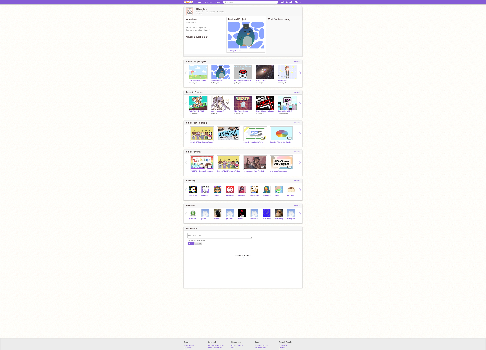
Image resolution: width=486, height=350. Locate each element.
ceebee (216, 195)
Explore (208, 2)
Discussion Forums (215, 347)
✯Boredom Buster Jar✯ (242, 80)
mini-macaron (291, 195)
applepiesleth (284, 113)
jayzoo (203, 219)
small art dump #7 (217, 111)
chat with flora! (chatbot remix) (198, 80)
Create (198, 2)
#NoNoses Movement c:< (279, 171)
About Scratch (189, 345)
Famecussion (283, 80)
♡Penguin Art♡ (234, 50)
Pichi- (215, 113)
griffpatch (204, 195)
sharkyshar (254, 195)
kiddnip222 (254, 219)
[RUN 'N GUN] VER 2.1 (197, 111)
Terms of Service (261, 345)
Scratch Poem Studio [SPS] (253, 142)
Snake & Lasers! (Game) (265, 111)
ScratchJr (282, 347)
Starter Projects (237, 345)
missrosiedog (218, 219)
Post (190, 243)
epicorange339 (267, 195)
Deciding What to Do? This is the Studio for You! (281, 142)
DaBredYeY (194, 113)
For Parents (188, 347)
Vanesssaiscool (242, 219)
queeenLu (229, 219)
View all (297, 61)
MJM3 (277, 195)
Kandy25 (241, 195)
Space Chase (261, 80)
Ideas (217, 2)
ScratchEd (283, 345)
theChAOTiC (239, 113)
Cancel (198, 243)
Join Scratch (286, 2)
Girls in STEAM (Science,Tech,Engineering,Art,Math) (201, 142)
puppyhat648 (193, 219)
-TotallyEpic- (261, 113)
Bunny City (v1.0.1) (285, 111)
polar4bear (267, 219)
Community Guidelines (216, 345)
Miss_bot (194, 83)
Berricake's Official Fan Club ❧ (255, 171)
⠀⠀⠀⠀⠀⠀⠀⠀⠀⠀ (222, 142)
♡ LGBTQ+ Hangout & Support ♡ (201, 171)
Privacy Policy (260, 347)
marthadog (279, 219)
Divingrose (291, 219)
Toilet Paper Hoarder (241, 111)
